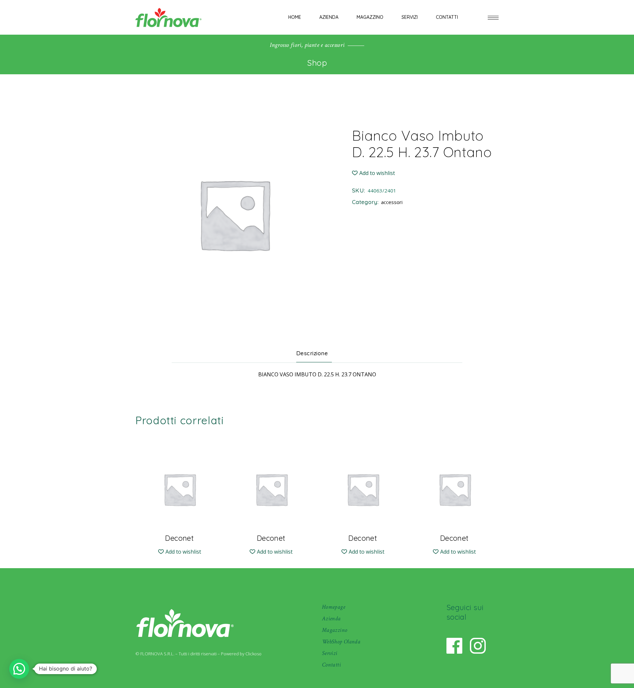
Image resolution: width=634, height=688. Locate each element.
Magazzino (334, 630)
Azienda (331, 618)
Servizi (329, 653)
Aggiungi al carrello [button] (179, 532)
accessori (392, 202)
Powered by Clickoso (241, 654)
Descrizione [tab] (312, 353)
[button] (373, 173)
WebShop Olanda (341, 641)
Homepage (333, 607)
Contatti (331, 665)
